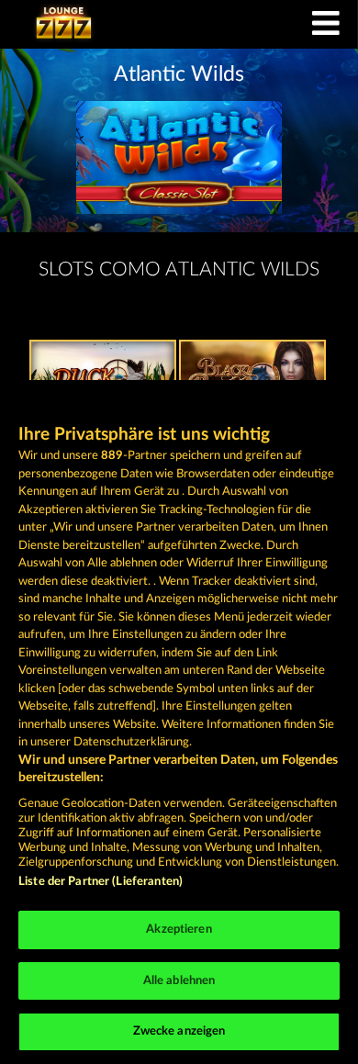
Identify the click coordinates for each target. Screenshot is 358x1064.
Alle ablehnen (179, 981)
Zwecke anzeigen (179, 1031)
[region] (179, 722)
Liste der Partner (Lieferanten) (100, 882)
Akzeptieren (178, 929)
